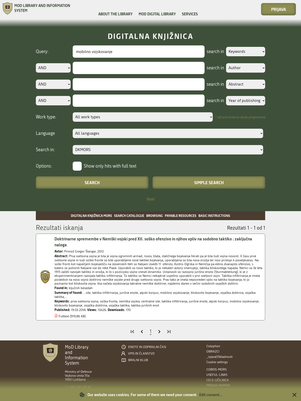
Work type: (46, 117)
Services (190, 14)
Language (45, 133)
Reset (150, 199)
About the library (115, 14)
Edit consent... (210, 394)
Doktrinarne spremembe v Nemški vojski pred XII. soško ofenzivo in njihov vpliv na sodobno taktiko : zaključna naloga (153, 242)
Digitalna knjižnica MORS (91, 215)
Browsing (154, 215)
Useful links (216, 375)
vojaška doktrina (95, 305)
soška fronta (108, 301)
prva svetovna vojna (84, 301)
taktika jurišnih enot (145, 305)
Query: (42, 51)
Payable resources (180, 215)
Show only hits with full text (110, 166)
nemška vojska (129, 301)
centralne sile (150, 301)
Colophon (213, 346)
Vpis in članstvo (141, 353)
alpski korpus (218, 301)
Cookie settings (217, 362)
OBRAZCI (212, 351)
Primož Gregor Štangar (80, 251)
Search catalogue (129, 215)
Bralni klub (138, 360)
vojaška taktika (119, 305)
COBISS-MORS (216, 369)
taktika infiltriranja (174, 301)
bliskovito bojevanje (68, 305)
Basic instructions (214, 215)
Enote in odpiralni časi (147, 347)
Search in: (45, 149)
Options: (44, 166)
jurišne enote (198, 301)
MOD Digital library (157, 14)
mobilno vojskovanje (244, 301)
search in (215, 51)
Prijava (278, 9)
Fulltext (64, 316)
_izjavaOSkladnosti (219, 357)
